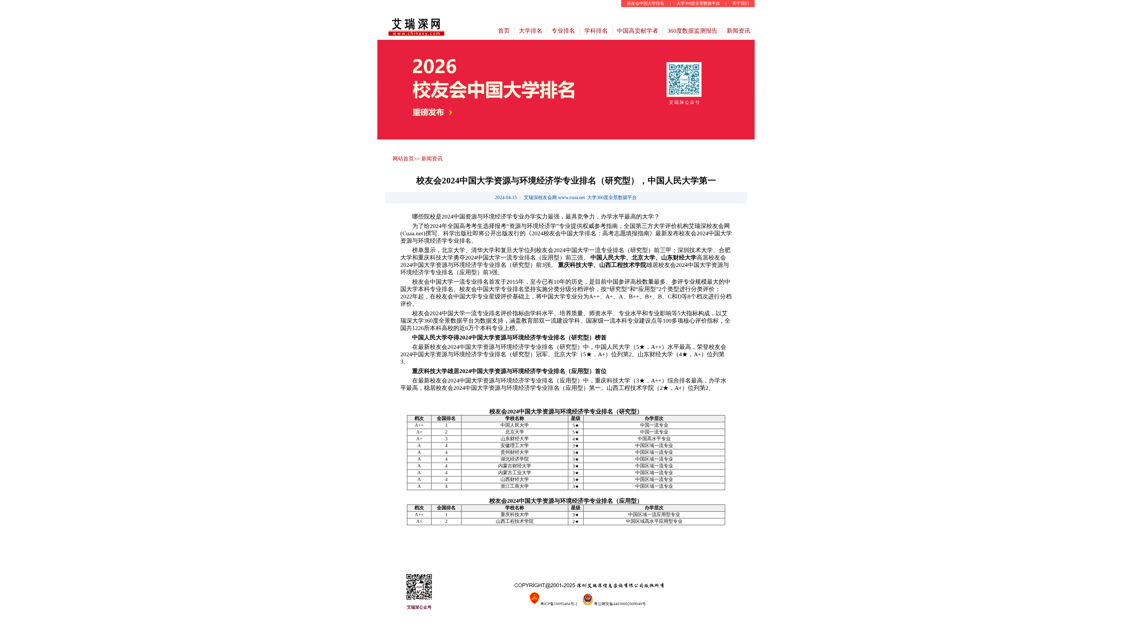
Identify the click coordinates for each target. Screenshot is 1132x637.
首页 (504, 30)
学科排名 (596, 30)
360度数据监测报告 (692, 30)
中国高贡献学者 (637, 30)
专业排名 (563, 30)
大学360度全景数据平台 (698, 3)
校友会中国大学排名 (645, 3)
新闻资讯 (738, 30)
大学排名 (530, 30)
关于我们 (740, 3)
